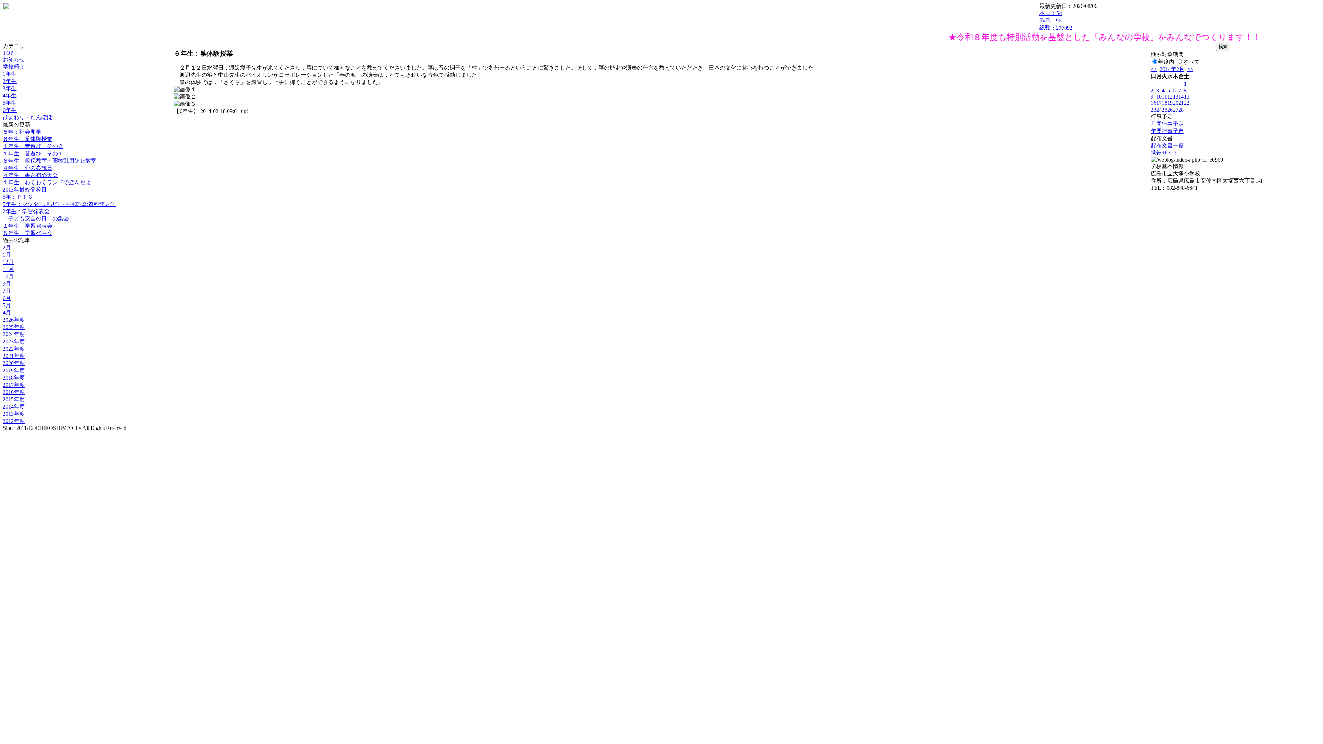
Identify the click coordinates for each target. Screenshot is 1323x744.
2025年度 (14, 327)
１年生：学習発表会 (27, 226)
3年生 (10, 88)
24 (1159, 110)
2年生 (10, 81)
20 (1175, 103)
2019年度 (14, 370)
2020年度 (14, 363)
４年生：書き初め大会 (30, 175)
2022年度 (14, 349)
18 (1164, 103)
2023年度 (14, 341)
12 (1170, 97)
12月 (8, 262)
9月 (7, 284)
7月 (7, 291)
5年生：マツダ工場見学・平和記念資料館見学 (59, 204)
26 (1170, 110)
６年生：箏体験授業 (27, 139)
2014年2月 (1172, 69)
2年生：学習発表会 (26, 211)
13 (1175, 97)
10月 (8, 276)
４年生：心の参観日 (27, 168)
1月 (7, 255)
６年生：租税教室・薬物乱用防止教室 (49, 161)
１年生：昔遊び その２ (33, 146)
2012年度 (14, 421)
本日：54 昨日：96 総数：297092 (1056, 20)
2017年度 (14, 385)
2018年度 (14, 378)
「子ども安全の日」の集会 (36, 218)
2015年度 (14, 399)
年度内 (1166, 62)
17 (1159, 103)
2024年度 (14, 334)
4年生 (10, 96)
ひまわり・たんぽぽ (27, 117)
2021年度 (14, 356)
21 (1181, 103)
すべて (1191, 62)
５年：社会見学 (22, 132)
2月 (7, 247)
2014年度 (14, 407)
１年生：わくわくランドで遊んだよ (47, 182)
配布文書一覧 (1167, 145)
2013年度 (14, 414)
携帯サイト (1164, 153)
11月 (8, 269)
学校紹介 (14, 67)
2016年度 (14, 392)
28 (1181, 110)
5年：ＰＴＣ (18, 197)
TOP (8, 53)
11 (1164, 97)
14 (1181, 97)
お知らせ (14, 59)
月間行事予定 (1167, 124)
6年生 (10, 110)
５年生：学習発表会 (27, 233)
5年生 (10, 103)
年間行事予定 (1167, 131)
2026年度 (14, 320)
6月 (7, 298)
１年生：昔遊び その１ (33, 153)
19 (1170, 103)
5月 (7, 305)
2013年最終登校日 (25, 190)
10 (1159, 97)
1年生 (10, 74)
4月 (7, 313)
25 (1164, 110)
